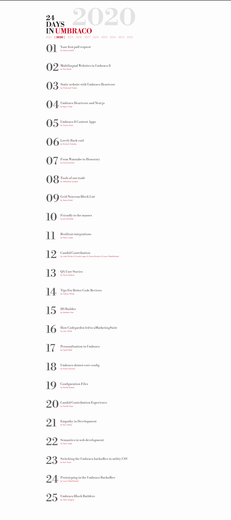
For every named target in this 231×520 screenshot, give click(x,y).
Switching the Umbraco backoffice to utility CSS (93, 459)
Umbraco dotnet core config (79, 365)
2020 (59, 37)
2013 (121, 37)
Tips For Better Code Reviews (81, 290)
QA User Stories (71, 272)
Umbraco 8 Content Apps (78, 122)
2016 (96, 37)
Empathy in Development (78, 421)
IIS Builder (68, 309)
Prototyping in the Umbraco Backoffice (87, 478)
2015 (104, 37)
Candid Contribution (75, 253)
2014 (113, 37)
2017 (87, 37)
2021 (49, 37)
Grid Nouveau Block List (77, 197)
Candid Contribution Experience (83, 403)
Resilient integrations (75, 234)
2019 (70, 37)
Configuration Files (74, 384)
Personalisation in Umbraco (80, 346)
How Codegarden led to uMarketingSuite (88, 328)
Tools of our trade (72, 178)
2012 (130, 37)
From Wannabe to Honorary (80, 159)
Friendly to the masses (76, 215)
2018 (79, 37)
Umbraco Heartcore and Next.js (82, 103)
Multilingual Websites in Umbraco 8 (85, 66)
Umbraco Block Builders (77, 496)
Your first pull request (75, 47)
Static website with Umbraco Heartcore (87, 84)
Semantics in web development (82, 440)
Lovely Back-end (72, 140)
